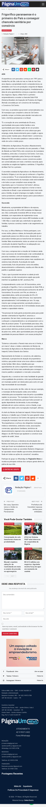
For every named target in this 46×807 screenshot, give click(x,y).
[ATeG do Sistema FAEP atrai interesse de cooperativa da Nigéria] (33, 529)
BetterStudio (29, 800)
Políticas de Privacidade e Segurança (23, 790)
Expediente (27, 786)
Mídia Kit (17, 786)
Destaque (28, 548)
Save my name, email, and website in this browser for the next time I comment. (22, 628)
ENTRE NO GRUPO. (12, 469)
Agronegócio (6, 30)
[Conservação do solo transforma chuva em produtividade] (13, 529)
